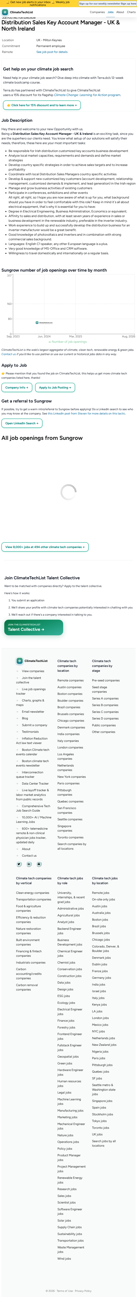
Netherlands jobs (103, 1038)
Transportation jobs (70, 1240)
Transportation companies (33, 899)
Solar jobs (64, 1220)
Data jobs (63, 982)
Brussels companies (70, 714)
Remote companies (70, 680)
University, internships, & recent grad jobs (71, 897)
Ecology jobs (66, 1002)
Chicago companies (70, 720)
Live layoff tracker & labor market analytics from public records (32, 794)
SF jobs (97, 1078)
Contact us (8, 354)
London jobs (100, 1018)
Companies (97, 12)
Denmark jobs (101, 957)
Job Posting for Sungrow (19, 17)
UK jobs (97, 1134)
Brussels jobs (101, 933)
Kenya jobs (99, 1004)
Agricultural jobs (68, 915)
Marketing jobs (67, 1117)
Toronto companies (70, 837)
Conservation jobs (69, 969)
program (87, 95)
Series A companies (105, 698)
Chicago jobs (101, 939)
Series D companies (105, 718)
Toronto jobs (100, 1127)
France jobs (100, 971)
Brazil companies (68, 707)
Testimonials (30, 731)
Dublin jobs (99, 964)
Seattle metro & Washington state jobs (103, 1089)
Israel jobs (99, 991)
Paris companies (68, 783)
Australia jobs (101, 913)
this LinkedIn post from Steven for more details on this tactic (86, 413)
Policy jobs (64, 1148)
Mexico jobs (100, 1024)
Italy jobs (98, 998)
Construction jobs (69, 976)
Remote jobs (100, 893)
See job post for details (52, 52)
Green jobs (64, 1063)
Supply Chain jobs (69, 1227)
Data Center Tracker (35, 783)
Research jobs (67, 1189)
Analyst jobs (65, 922)
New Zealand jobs (104, 1045)
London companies (70, 747)
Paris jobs (98, 1058)
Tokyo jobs (99, 1121)
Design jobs (65, 989)
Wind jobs (64, 1258)
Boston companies (69, 694)
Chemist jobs (66, 962)
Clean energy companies (32, 893)
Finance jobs (65, 1020)
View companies (33, 671)
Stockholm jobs (102, 1114)
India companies (68, 734)
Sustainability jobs (69, 1234)
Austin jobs (99, 906)
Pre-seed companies (106, 680)
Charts (131, 12)
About (120, 12)
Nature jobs (65, 1135)
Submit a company (34, 725)
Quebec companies (70, 801)
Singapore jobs (102, 1101)
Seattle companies (69, 819)
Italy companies (68, 741)
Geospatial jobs (68, 1056)
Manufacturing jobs (70, 1110)
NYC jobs (98, 1031)
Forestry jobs (66, 1027)
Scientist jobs (66, 1202)
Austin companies (69, 687)
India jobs (98, 984)
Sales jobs (64, 1196)
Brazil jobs (99, 926)
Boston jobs (100, 919)
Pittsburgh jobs (102, 1065)
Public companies (104, 725)
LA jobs (97, 1011)
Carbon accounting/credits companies (29, 973)
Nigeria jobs (100, 1051)
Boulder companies (70, 700)
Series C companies (105, 712)
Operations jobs (68, 1142)
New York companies (71, 776)
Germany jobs (101, 977)
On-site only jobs (103, 899)
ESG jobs (63, 996)
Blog (25, 718)
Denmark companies (71, 727)
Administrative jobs (70, 908)
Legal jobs (64, 1092)
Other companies (103, 732)
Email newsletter (33, 711)
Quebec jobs (100, 1071)
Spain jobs (99, 1107)
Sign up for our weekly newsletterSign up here (107, 3)
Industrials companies (30, 962)
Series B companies (105, 705)
